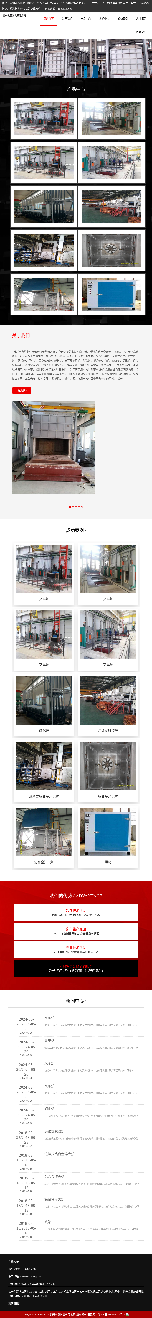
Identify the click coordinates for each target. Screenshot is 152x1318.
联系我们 (141, 32)
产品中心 (85, 18)
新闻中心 (104, 18)
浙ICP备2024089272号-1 (111, 1314)
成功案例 (123, 18)
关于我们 (67, 18)
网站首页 (48, 18)
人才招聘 (141, 18)
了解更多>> (21, 390)
